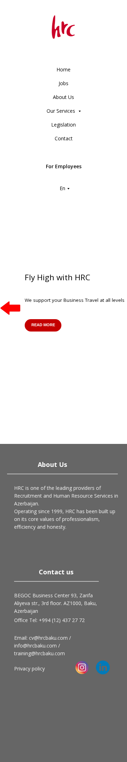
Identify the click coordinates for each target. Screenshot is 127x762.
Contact (64, 138)
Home (63, 69)
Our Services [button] (62, 110)
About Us (63, 97)
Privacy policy (29, 668)
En (62, 188)
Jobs (63, 83)
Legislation (63, 124)
